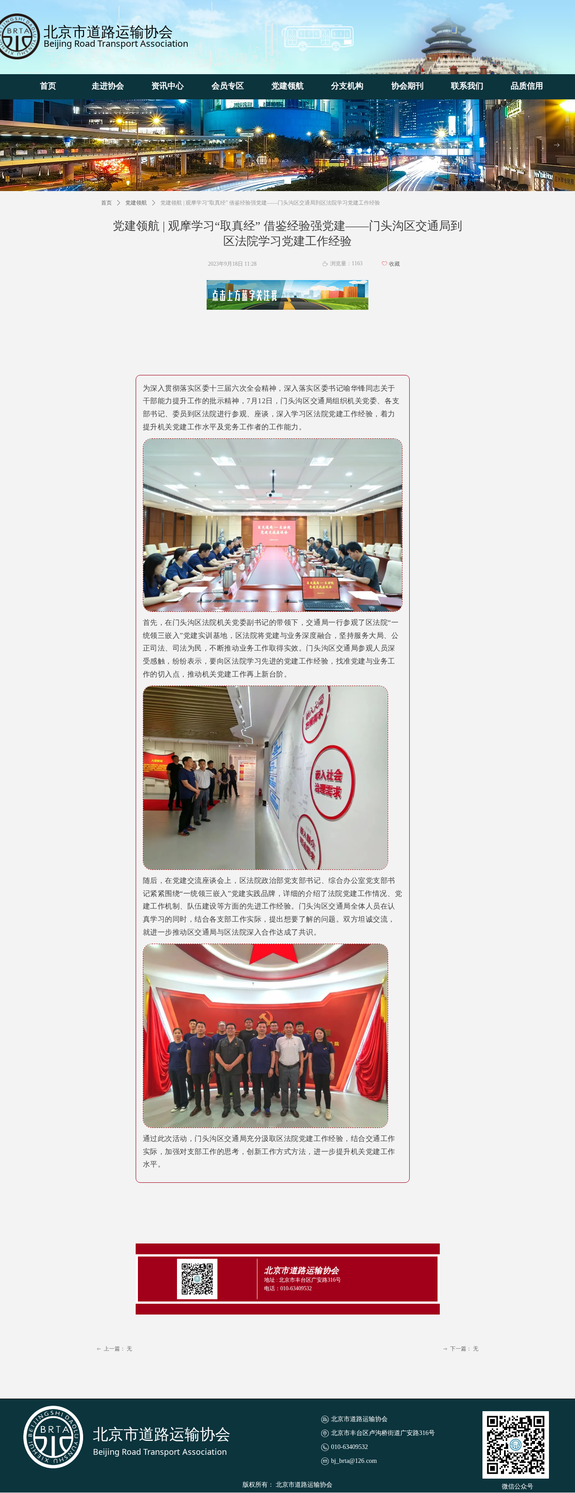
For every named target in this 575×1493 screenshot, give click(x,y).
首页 (106, 203)
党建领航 (136, 203)
